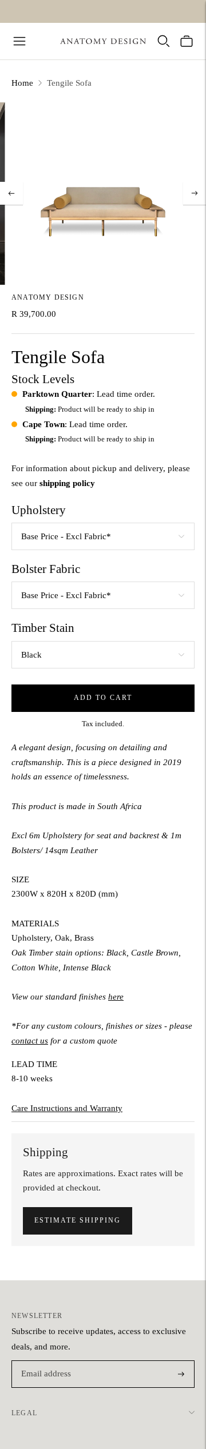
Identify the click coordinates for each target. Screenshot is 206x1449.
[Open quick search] (164, 41)
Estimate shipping (77, 1220)
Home (22, 82)
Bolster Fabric (45, 569)
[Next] (194, 193)
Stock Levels (42, 379)
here (116, 996)
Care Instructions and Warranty (66, 1108)
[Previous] (11, 193)
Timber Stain (42, 628)
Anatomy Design (47, 297)
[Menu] (19, 41)
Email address (44, 1361)
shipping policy (67, 483)
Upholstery (38, 510)
